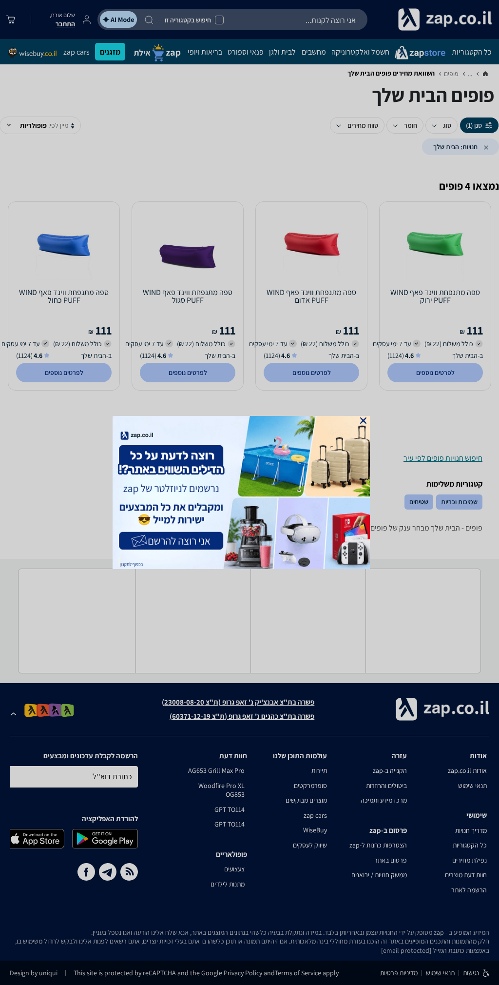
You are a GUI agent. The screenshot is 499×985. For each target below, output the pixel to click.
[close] (363, 420)
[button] (363, 420)
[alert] (249, 492)
